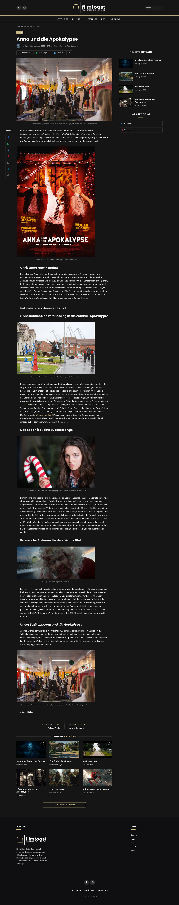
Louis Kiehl (23, 765)
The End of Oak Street (60, 761)
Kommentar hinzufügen (64, 805)
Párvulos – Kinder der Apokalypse (27, 790)
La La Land (25, 404)
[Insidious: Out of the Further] (31, 749)
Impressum (103, 890)
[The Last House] (64, 777)
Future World (54, 728)
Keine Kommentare (56, 46)
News (104, 19)
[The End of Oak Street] (64, 749)
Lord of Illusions (76, 728)
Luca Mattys (57, 765)
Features (92, 19)
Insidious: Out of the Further (30, 761)
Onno (26, 46)
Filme (20, 33)
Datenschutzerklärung (82, 890)
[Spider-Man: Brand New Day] (97, 777)
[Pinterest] (8, 156)
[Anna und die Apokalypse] (64, 89)
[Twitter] (8, 150)
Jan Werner (56, 793)
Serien (133, 843)
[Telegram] (8, 169)
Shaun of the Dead (44, 415)
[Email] (8, 163)
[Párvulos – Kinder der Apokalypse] (31, 777)
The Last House (57, 789)
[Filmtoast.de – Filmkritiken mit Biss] (89, 7)
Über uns (115, 19)
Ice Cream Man (90, 761)
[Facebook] (8, 137)
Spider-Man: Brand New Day (97, 789)
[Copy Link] (8, 175)
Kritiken (76, 19)
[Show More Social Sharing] (69, 52)
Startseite (62, 19)
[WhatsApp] (8, 144)
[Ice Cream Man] (97, 749)
